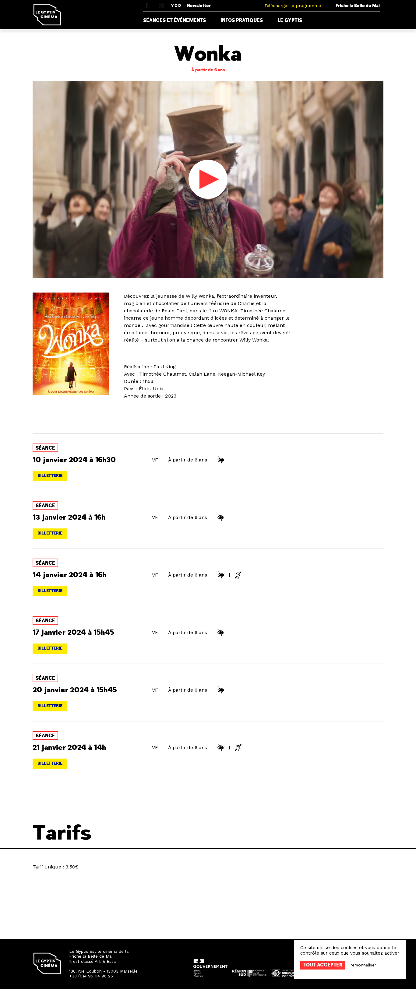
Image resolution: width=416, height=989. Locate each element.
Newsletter (199, 5)
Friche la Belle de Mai (358, 5)
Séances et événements (174, 20)
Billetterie (49, 475)
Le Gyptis (289, 20)
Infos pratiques (241, 20)
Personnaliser (362, 965)
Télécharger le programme (292, 5)
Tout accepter (322, 965)
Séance (45, 448)
